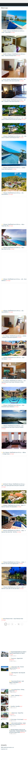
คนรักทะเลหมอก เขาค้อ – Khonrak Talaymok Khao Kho (16, 667)
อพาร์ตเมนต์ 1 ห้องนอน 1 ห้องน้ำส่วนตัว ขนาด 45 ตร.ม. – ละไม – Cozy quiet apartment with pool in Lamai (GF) (14, 485)
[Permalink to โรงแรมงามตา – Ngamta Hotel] (4, 661)
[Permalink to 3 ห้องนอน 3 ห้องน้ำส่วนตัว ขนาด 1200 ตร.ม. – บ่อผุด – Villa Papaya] (14, 348)
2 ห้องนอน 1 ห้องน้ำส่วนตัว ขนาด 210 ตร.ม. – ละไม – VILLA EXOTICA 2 (14, 279)
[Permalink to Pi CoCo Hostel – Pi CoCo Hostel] (4, 719)
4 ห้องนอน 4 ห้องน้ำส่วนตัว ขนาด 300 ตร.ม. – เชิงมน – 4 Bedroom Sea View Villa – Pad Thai (14, 531)
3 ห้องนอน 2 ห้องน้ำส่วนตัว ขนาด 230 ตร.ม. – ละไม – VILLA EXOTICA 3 (13, 311)
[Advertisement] (12, 640)
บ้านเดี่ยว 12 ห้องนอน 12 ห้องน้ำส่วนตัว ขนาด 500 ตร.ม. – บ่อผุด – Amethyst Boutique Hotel (14, 54)
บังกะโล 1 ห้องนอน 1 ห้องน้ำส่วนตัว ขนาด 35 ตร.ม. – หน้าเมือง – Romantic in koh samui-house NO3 (14, 100)
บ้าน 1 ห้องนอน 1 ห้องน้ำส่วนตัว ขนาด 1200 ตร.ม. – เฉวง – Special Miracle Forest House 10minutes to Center (14, 382)
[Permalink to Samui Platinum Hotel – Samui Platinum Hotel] (14, 604)
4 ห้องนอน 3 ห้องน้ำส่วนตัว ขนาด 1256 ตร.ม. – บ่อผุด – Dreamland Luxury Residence (13, 406)
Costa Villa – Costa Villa (15, 706)
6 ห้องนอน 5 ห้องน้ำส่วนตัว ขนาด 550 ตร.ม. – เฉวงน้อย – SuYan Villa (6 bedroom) (14, 168)
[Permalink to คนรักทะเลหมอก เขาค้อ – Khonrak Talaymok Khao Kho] (4, 668)
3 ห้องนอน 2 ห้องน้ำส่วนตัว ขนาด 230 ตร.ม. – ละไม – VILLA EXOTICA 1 (13, 193)
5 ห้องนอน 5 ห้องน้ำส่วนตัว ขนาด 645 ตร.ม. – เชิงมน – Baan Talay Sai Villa (13, 248)
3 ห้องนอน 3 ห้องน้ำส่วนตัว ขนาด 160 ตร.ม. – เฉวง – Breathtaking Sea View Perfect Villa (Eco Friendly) (13, 427)
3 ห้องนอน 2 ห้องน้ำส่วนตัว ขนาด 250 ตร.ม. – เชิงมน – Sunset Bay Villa (13, 225)
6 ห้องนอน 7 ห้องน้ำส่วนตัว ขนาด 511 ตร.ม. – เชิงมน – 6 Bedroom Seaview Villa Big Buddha (13, 506)
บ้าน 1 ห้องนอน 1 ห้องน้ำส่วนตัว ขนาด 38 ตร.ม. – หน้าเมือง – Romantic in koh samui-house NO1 (14, 336)
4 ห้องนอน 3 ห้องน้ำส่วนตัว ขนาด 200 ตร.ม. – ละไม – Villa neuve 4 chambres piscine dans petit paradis (14, 118)
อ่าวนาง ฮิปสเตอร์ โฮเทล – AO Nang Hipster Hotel (16, 690)
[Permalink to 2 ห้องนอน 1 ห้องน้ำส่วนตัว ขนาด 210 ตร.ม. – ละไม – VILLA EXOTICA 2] (14, 264)
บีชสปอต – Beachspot (15, 695)
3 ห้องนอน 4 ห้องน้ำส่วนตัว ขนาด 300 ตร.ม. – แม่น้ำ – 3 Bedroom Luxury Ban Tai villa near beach (13, 587)
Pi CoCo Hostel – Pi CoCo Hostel (18, 719)
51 (18, 624)
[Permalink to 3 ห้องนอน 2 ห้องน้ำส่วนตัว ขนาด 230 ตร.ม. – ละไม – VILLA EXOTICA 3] (14, 296)
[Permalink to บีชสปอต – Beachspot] (4, 699)
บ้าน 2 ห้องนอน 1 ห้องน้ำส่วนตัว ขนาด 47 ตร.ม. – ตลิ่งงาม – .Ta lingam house (14, 453)
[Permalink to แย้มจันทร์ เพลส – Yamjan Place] (4, 715)
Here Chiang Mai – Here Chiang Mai (17, 673)
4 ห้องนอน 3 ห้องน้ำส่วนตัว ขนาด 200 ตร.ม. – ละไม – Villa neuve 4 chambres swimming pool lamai (14, 136)
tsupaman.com (4, 749)
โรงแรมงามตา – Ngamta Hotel (16, 659)
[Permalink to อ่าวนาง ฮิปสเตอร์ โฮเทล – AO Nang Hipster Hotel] (4, 691)
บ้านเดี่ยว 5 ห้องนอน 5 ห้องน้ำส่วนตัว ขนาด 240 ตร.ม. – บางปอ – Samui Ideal (13, 31)
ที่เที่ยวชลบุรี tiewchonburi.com (7, 747)
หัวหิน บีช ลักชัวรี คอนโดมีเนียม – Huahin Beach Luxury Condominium (17, 723)
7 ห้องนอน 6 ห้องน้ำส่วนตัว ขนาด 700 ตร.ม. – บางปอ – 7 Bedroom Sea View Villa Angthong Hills (14, 562)
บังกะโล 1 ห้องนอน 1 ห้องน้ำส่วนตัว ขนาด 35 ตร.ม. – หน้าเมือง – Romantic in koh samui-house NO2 (14, 80)
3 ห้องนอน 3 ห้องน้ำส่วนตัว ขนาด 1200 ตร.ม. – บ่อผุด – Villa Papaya (13, 358)
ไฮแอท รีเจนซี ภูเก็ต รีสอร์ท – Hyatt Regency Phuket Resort (16, 681)
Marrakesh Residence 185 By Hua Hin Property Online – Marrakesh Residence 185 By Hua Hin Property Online (17, 731)
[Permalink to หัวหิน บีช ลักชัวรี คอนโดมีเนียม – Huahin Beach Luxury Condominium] (4, 725)
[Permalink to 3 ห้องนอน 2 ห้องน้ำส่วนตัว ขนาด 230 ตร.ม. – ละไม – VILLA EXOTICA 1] (14, 181)
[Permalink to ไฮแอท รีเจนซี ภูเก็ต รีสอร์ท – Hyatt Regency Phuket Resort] (4, 684)
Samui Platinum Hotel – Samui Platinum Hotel (12, 619)
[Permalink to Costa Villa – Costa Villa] (4, 708)
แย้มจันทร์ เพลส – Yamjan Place (16, 713)
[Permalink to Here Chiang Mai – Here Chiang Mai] (4, 675)
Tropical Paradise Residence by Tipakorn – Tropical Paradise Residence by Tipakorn (18, 653)
